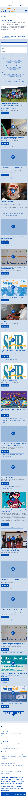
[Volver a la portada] (9, 10)
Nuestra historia (15, 729)
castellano (9, 2)
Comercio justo (4, 758)
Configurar (6, 794)
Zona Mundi (23, 738)
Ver (3, 211)
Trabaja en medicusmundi (6, 765)
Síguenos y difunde (17, 765)
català (14, 2)
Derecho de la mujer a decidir (14, 78)
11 (7, 712)
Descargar (5, 113)
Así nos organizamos (5, 731)
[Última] (13, 715)
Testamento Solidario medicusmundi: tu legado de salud (13, 756)
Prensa (11, 771)
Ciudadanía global (20, 74)
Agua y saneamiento (11, 65)
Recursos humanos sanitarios (18, 57)
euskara (19, 2)
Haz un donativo (9, 754)
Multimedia (13, 36)
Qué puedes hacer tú (6, 752)
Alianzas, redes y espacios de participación (10, 733)
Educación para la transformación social (9, 748)
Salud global (8, 57)
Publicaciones (6, 36)
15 (22, 712)
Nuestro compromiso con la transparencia (10, 738)
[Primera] (4, 712)
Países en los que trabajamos (7, 746)
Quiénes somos (4, 726)
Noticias (2, 771)
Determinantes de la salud (15, 69)
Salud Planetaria (23, 79)
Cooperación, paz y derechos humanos (14, 62)
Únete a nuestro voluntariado (7, 763)
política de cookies (5, 786)
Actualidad (3, 769)
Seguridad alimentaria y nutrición (9, 72)
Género (20, 67)
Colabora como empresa (19, 754)
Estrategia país (21, 36)
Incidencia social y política (10, 74)
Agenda (7, 771)
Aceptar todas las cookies (20, 794)
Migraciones (20, 64)
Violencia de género (20, 81)
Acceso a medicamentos (11, 64)
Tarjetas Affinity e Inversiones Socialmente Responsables (13, 760)
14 (18, 712)
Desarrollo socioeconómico (15, 60)
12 (11, 712)
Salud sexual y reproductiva (20, 58)
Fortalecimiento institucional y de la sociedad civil (15, 71)
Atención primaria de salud (10, 81)
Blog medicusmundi (5, 773)
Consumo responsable (12, 67)
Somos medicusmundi (5, 729)
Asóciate (3, 754)
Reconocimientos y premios (7, 735)
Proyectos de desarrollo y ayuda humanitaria (10, 743)
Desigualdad (19, 65)
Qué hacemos (4, 741)
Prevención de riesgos (22, 72)
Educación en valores (8, 58)
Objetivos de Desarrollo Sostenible (14, 76)
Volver (4, 16)
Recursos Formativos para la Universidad (10, 79)
